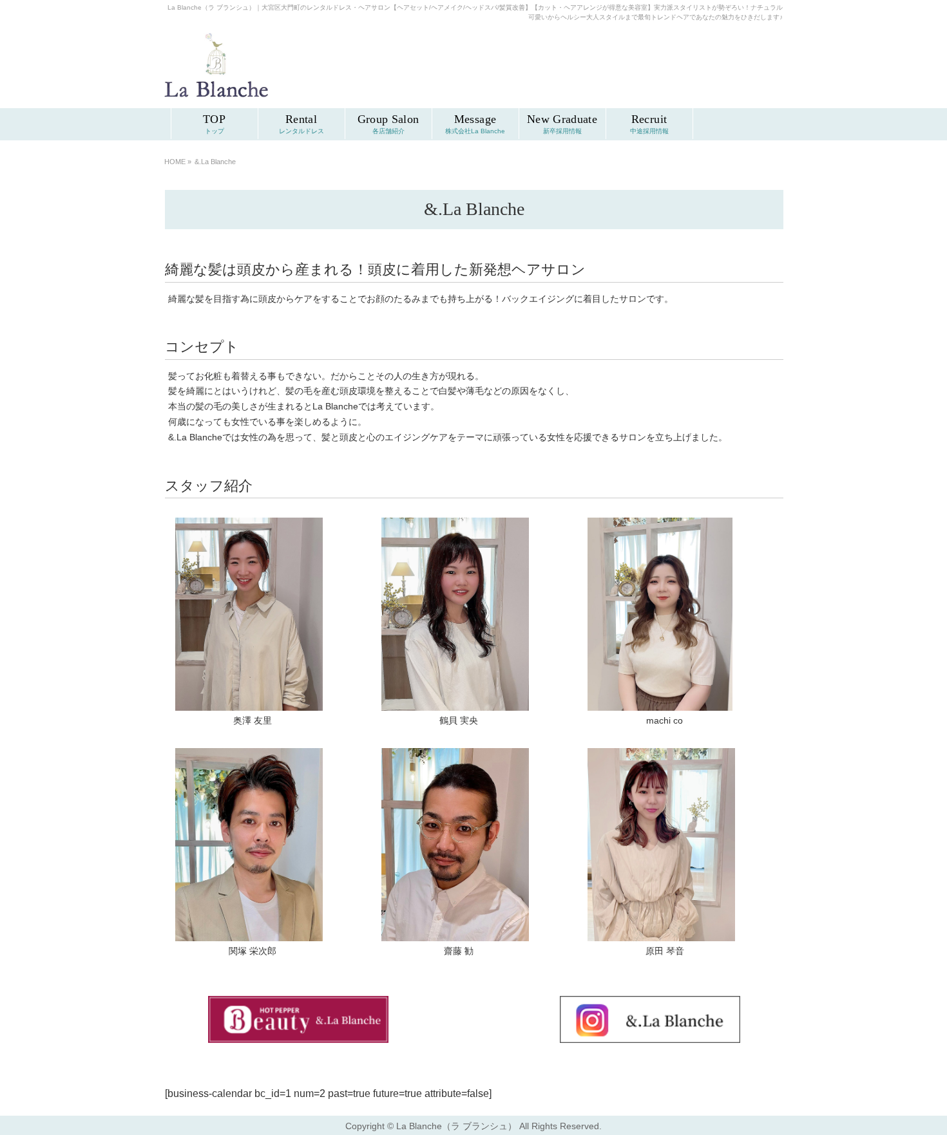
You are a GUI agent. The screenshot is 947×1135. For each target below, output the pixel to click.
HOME (175, 161)
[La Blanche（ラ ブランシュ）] (216, 91)
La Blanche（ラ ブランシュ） (456, 1126)
